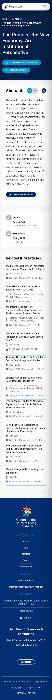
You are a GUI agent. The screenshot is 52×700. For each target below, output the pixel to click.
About (26, 541)
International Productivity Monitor (26, 587)
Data (26, 547)
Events (26, 560)
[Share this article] (44, 90)
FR (35, 91)
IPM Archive (16, 18)
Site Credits (17, 688)
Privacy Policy (33, 688)
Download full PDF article (23, 62)
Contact (26, 554)
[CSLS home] (13, 7)
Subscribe (26, 661)
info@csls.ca (26, 610)
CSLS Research (26, 580)
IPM (4, 18)
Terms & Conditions (26, 693)
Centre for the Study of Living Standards (29, 681)
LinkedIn (28, 617)
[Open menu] (44, 7)
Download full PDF (23, 194)
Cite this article (18, 70)
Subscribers (26, 566)
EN (29, 91)
